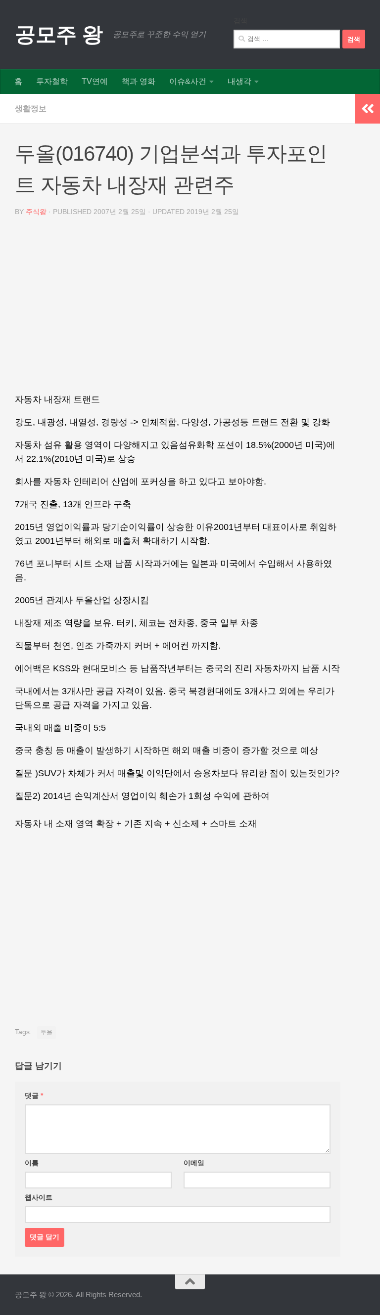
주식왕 (36, 212)
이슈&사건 (187, 81)
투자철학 (52, 81)
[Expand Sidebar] (367, 109)
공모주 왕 (59, 34)
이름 (32, 1163)
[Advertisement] (177, 308)
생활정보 (31, 108)
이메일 (194, 1163)
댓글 (34, 1095)
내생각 (239, 81)
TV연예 (95, 81)
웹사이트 (38, 1197)
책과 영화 (138, 81)
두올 (46, 1032)
